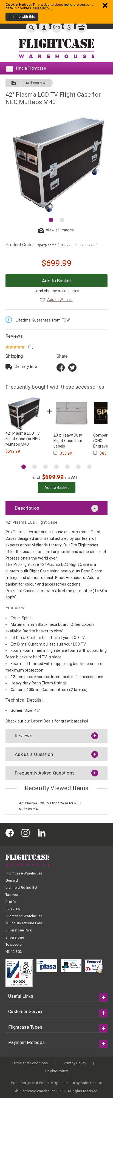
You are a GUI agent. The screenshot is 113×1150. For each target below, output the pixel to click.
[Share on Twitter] (72, 367)
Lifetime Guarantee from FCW (43, 320)
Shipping (14, 356)
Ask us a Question (34, 754)
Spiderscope (91, 1083)
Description (27, 508)
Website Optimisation (57, 1083)
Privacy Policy (75, 1063)
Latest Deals (42, 721)
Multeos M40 (36, 83)
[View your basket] (81, 27)
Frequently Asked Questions (45, 773)
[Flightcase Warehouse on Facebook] (10, 832)
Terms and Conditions (30, 1063)
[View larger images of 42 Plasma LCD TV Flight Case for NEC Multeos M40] (56, 163)
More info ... (43, 8)
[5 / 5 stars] (15, 346)
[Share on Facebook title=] (60, 367)
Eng (56, 27)
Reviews (14, 336)
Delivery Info (26, 366)
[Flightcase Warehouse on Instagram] (26, 832)
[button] (51, 219)
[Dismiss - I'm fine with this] (105, 5)
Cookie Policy (56, 1071)
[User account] (44, 27)
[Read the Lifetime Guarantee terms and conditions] (10, 319)
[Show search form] (31, 27)
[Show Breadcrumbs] (13, 83)
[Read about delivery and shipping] (8, 366)
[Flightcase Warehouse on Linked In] (43, 832)
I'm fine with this (22, 17)
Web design (21, 1083)
